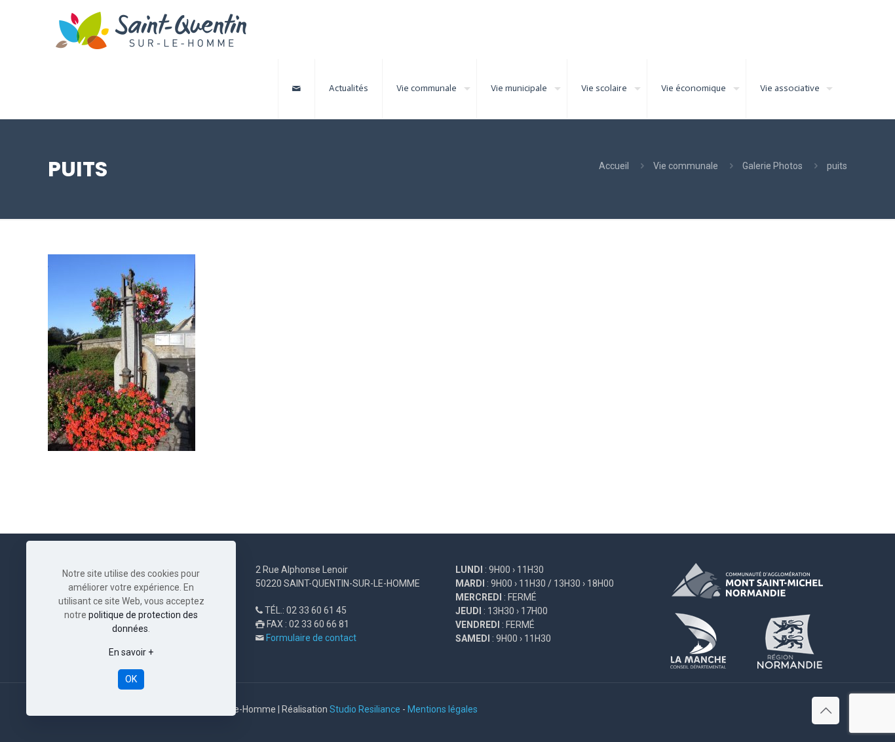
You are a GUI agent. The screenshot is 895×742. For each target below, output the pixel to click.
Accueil (614, 166)
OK (131, 679)
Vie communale (685, 166)
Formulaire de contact (311, 638)
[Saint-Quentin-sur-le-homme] (160, 29)
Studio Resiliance (365, 709)
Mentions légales (443, 709)
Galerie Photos (772, 166)
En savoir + (131, 652)
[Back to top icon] (825, 710)
